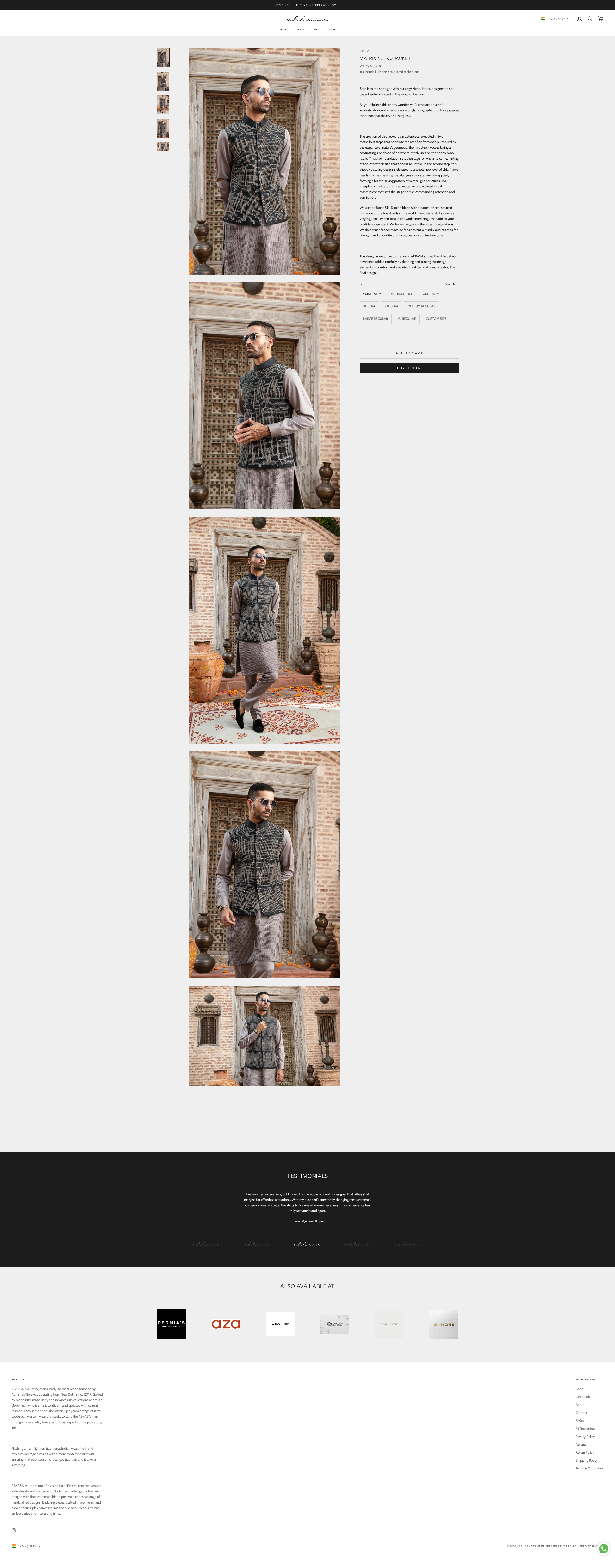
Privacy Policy (585, 1436)
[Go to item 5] (163, 146)
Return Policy (585, 1452)
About (300, 29)
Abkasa (365, 50)
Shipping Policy (586, 1460)
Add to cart (409, 353)
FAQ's (580, 1420)
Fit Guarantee (585, 1428)
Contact (581, 1412)
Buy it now (409, 367)
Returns (581, 1444)
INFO (317, 29)
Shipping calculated (390, 71)
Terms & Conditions (589, 1468)
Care (332, 29)
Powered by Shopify (587, 1546)
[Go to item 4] (163, 128)
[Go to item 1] (163, 57)
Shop (282, 29)
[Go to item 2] (163, 81)
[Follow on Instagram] (14, 1530)
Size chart (452, 284)
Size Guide (583, 1397)
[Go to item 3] (163, 105)
